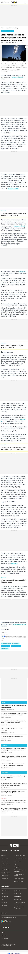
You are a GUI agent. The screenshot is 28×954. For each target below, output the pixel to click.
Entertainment (4, 732)
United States (13, 188)
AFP (15, 42)
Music (2, 717)
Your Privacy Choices (16, 953)
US (1, 787)
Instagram (22, 271)
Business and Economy (12, 28)
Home (2, 28)
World (2, 779)
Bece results (4, 648)
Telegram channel (17, 77)
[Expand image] (26, 47)
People (2, 740)
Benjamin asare (5, 645)
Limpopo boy (15, 643)
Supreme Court (19, 226)
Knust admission (15, 645)
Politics (2, 760)
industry (14, 563)
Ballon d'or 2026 (5, 643)
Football (3, 724)
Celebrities (3, 709)
